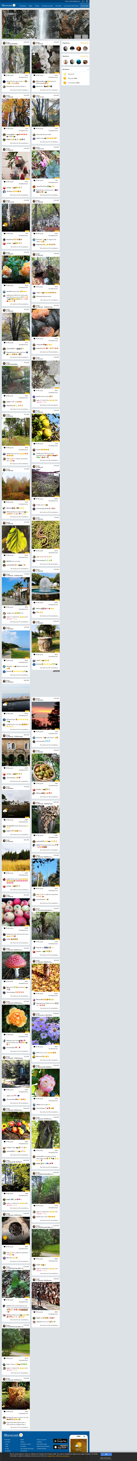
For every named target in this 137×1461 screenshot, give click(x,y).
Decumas (9, 86)
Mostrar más (85, 43)
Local (85, 36)
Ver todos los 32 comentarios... (19, 517)
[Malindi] (85, 62)
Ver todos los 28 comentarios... (19, 463)
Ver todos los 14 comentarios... (20, 247)
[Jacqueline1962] (72, 48)
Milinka (9, 508)
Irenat (8, 42)
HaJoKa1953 (10, 826)
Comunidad (84, 6)
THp (37, 612)
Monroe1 (39, 1056)
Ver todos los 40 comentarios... (19, 357)
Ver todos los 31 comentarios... (20, 996)
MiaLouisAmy (40, 81)
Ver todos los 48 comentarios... (49, 460)
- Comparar (7, 1451)
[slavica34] (65, 48)
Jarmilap (9, 191)
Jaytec (9, 1095)
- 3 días (6, 1444)
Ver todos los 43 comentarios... (19, 889)
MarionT (9, 987)
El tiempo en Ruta (47, 6)
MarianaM (39, 999)
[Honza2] (85, 48)
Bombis (9, 1417)
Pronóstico (23, 6)
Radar (30, 6)
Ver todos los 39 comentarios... (19, 143)
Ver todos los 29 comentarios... (19, 195)
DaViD (9, 939)
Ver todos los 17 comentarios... (20, 568)
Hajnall (38, 1321)
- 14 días (6, 1448)
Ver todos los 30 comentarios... (49, 405)
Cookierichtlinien (41, 1448)
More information (105, 1458)
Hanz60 (9, 291)
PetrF (8, 1364)
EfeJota (9, 671)
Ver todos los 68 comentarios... (19, 90)
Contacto (39, 1442)
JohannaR (39, 344)
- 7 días (6, 1446)
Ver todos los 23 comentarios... (19, 834)
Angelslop (10, 239)
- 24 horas (7, 1442)
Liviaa (38, 505)
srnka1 (9, 724)
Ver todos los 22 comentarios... (19, 729)
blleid (38, 396)
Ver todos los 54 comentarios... (49, 903)
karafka (9, 187)
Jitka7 (8, 453)
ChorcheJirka (11, 777)
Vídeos (37, 6)
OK (106, 1454)
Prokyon (9, 1147)
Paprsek (9, 352)
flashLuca (9, 512)
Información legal (42, 1444)
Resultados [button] (65, 69)
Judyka (9, 613)
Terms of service (41, 1439)
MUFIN (9, 561)
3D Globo (58, 6)
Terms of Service (64, 1456)
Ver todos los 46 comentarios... (49, 1060)
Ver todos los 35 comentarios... (49, 195)
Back (7, 36)
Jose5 (8, 295)
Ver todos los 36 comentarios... (19, 304)
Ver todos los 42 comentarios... (49, 1325)
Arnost (9, 81)
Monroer (9, 1257)
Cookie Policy (51, 1456)
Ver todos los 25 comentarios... (49, 248)
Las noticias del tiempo (71, 6)
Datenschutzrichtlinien (43, 1446)
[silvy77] (65, 62)
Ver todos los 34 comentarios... (19, 409)
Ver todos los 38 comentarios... (49, 352)
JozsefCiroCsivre (41, 186)
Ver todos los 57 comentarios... (49, 850)
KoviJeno (9, 666)
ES (83, 1)
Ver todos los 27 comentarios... (19, 622)
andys (8, 879)
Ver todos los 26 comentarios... (49, 616)
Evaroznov (10, 934)
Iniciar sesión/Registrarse (72, 1)
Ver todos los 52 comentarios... (49, 1167)
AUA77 (9, 1306)
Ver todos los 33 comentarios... (19, 943)
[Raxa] (78, 48)
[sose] (78, 62)
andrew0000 (11, 134)
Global (78, 36)
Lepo (8, 458)
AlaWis (9, 139)
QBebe (38, 1104)
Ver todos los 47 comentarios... (19, 1051)
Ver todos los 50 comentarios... (49, 512)
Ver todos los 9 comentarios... (20, 1373)
